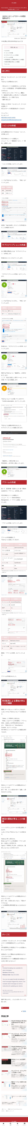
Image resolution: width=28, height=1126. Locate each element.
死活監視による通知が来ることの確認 (14, 59)
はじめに (7, 50)
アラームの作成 (9, 57)
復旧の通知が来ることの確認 (12, 61)
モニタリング (6, 1007)
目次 (11, 47)
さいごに (7, 64)
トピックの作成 (9, 52)
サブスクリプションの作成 (11, 55)
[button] (25, 559)
